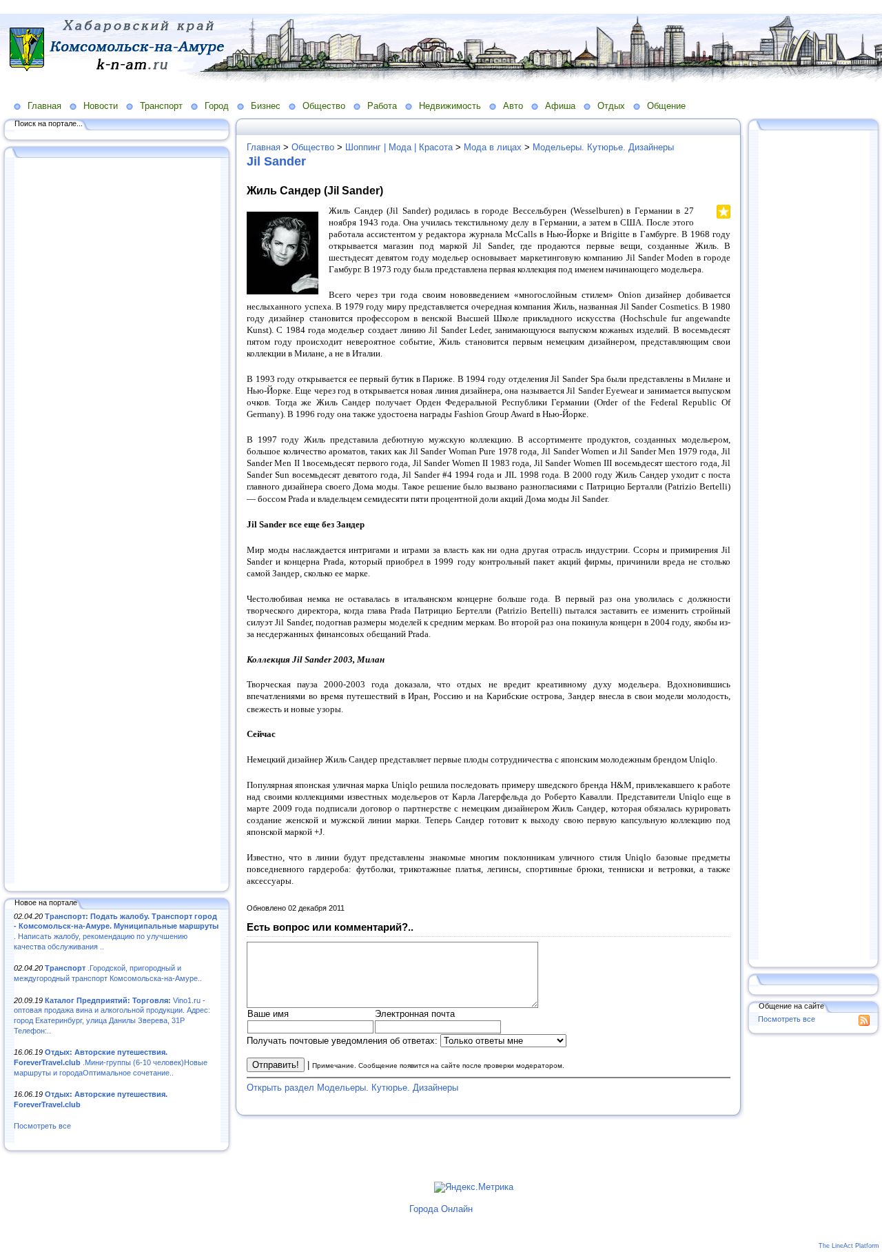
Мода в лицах (493, 147)
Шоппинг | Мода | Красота (399, 147)
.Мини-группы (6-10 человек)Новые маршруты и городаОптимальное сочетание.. (110, 1062)
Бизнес (265, 106)
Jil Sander (276, 161)
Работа (382, 106)
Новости (100, 106)
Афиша (560, 106)
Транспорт (161, 106)
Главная (44, 106)
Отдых (611, 106)
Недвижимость (450, 106)
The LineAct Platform (849, 1245)
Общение (666, 106)
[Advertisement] (117, 522)
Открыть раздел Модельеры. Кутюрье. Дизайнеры (352, 1087)
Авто (513, 106)
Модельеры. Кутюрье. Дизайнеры (603, 147)
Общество (323, 106)
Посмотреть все (42, 1126)
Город (217, 106)
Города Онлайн (441, 1209)
